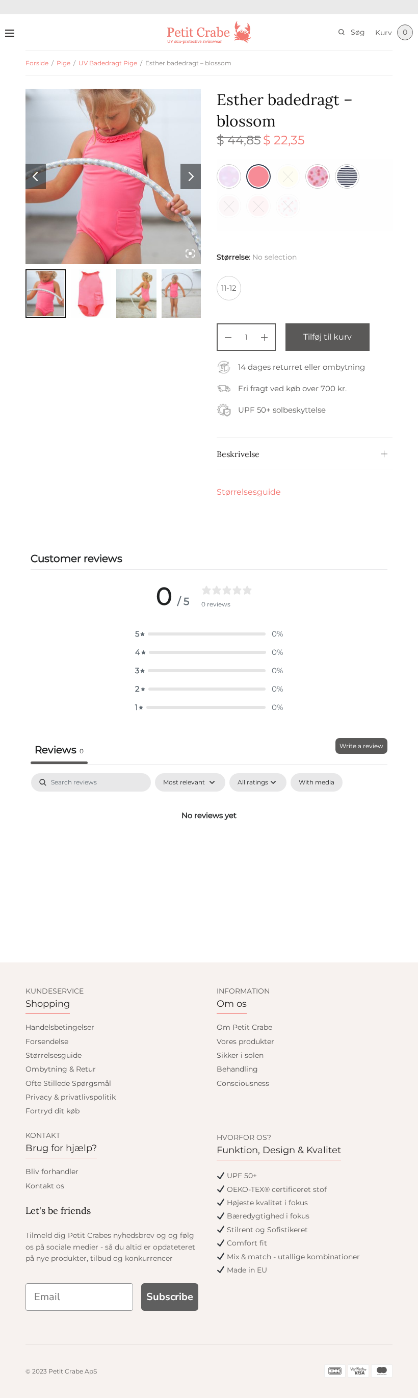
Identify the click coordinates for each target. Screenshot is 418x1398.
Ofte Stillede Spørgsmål (68, 1083)
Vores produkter (245, 1041)
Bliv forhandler (52, 1171)
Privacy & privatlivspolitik (70, 1097)
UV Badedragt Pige (108, 63)
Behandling (237, 1069)
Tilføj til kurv (327, 337)
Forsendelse (46, 1041)
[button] (209, 634)
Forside (36, 63)
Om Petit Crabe (244, 1027)
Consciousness (243, 1083)
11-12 (229, 288)
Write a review (361, 746)
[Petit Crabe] (209, 32)
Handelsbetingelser (59, 1027)
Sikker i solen (240, 1055)
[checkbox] (317, 782)
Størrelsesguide (249, 492)
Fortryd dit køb (52, 1110)
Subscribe (169, 1297)
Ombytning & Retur (60, 1069)
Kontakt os (44, 1185)
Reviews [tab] (59, 750)
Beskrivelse (238, 454)
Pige (63, 63)
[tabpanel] (209, 850)
